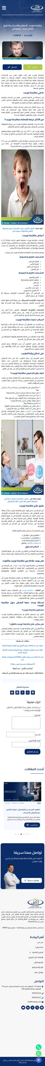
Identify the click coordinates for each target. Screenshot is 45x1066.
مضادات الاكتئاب (33, 543)
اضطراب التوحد (18, 566)
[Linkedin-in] (28, 1008)
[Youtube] (23, 1008)
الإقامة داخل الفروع (36, 957)
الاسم (37, 735)
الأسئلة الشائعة (37, 967)
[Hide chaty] (38, 1060)
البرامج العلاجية (37, 952)
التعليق (36, 715)
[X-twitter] (32, 1008)
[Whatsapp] (38, 1053)
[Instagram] (37, 1008)
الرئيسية (28, 35)
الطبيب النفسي (31, 411)
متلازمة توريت (27, 590)
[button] (33, 693)
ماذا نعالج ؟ (39, 947)
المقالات (17, 35)
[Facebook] (42, 1008)
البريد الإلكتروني (34, 741)
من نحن (40, 942)
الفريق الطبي (38, 962)
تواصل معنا (38, 972)
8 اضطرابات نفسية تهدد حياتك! (22, 664)
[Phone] (38, 1047)
